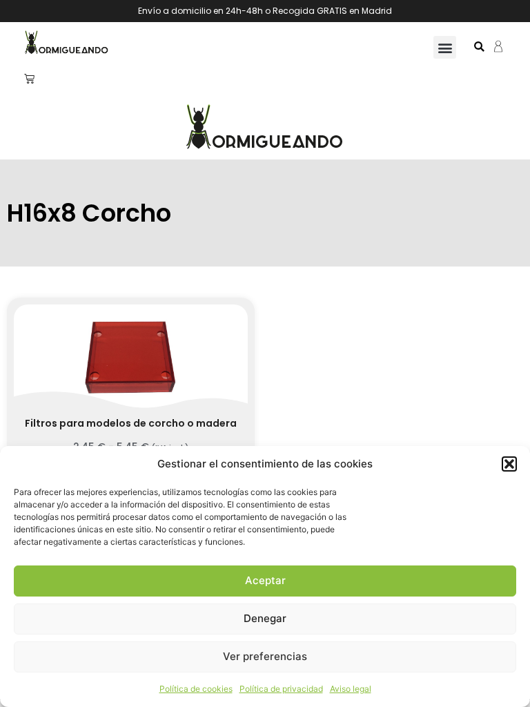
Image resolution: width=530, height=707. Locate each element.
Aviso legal (350, 689)
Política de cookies (196, 689)
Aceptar (265, 580)
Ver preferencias (265, 656)
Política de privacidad (281, 689)
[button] (509, 464)
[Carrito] (29, 78)
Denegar (265, 618)
